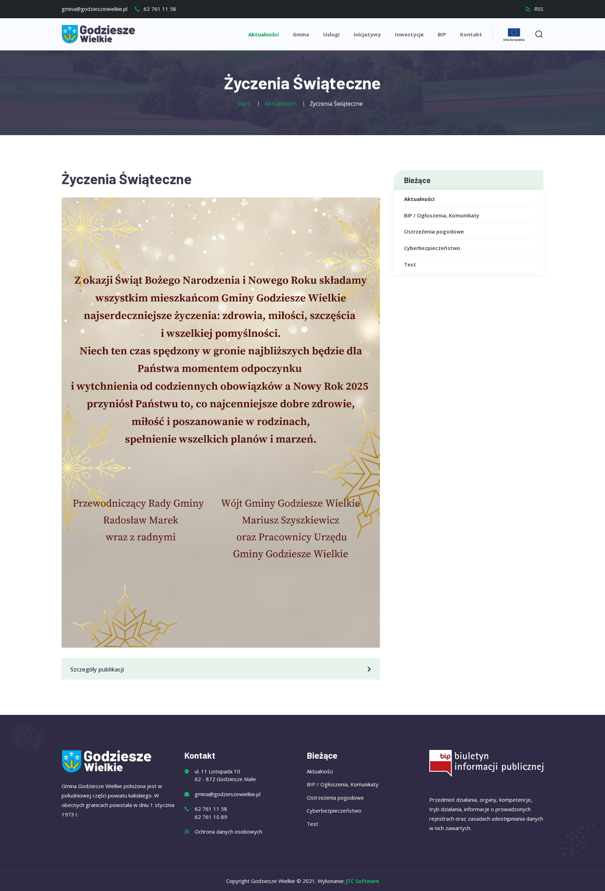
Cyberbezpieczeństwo (432, 247)
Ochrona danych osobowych (228, 831)
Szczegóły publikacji (97, 669)
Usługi (331, 34)
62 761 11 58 (159, 8)
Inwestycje (409, 34)
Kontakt (471, 34)
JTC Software (362, 880)
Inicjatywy (367, 34)
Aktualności (263, 34)
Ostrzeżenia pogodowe (434, 231)
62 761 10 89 (211, 816)
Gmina (301, 34)
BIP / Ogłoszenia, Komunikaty (441, 215)
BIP (442, 34)
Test (410, 264)
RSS (538, 8)
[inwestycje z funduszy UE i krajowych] (513, 33)
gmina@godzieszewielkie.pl (94, 8)
